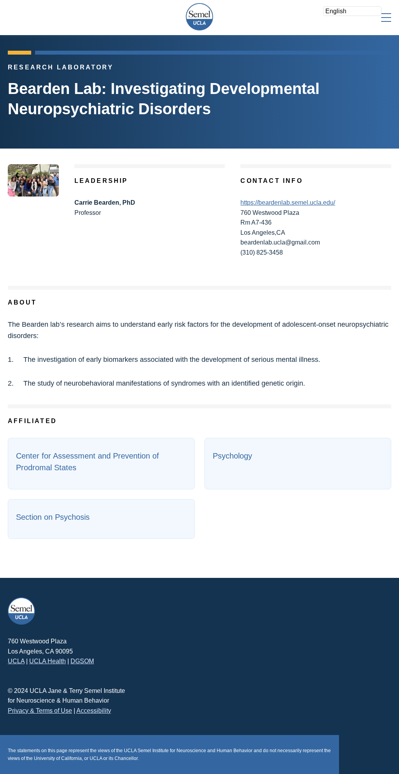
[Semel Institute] (199, 16)
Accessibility (93, 710)
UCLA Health (47, 661)
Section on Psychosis (53, 517)
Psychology (232, 456)
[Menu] (386, 17)
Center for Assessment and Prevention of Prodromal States (87, 462)
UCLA (16, 661)
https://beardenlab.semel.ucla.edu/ (287, 202)
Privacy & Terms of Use (40, 710)
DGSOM (82, 661)
